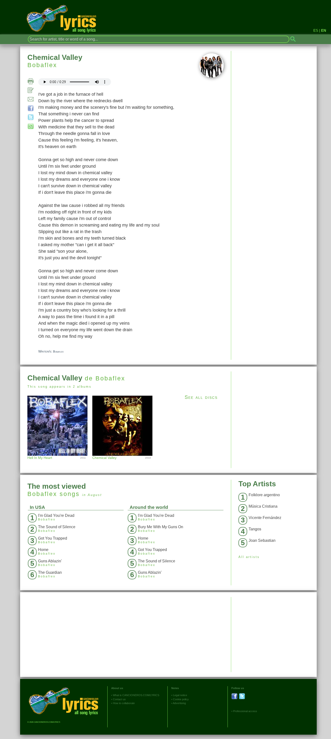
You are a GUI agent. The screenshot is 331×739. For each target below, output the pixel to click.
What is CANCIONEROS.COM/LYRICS (136, 695)
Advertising (179, 703)
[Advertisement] (274, 405)
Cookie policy (181, 699)
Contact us (119, 699)
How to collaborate (124, 703)
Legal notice (180, 695)
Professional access (245, 711)
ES (315, 30)
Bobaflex (42, 65)
